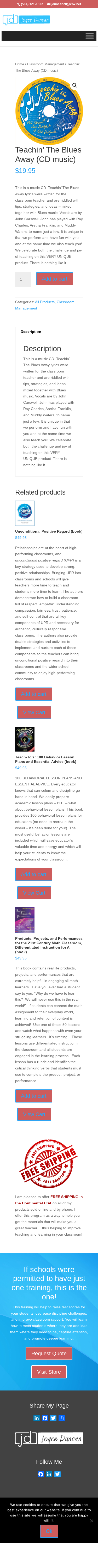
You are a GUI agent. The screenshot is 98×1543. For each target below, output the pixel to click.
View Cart (34, 712)
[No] (91, 1520)
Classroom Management (45, 64)
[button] (74, 85)
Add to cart (54, 279)
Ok (49, 1531)
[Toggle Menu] (89, 36)
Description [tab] (31, 331)
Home (19, 64)
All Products (45, 302)
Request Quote (49, 1353)
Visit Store (49, 1372)
